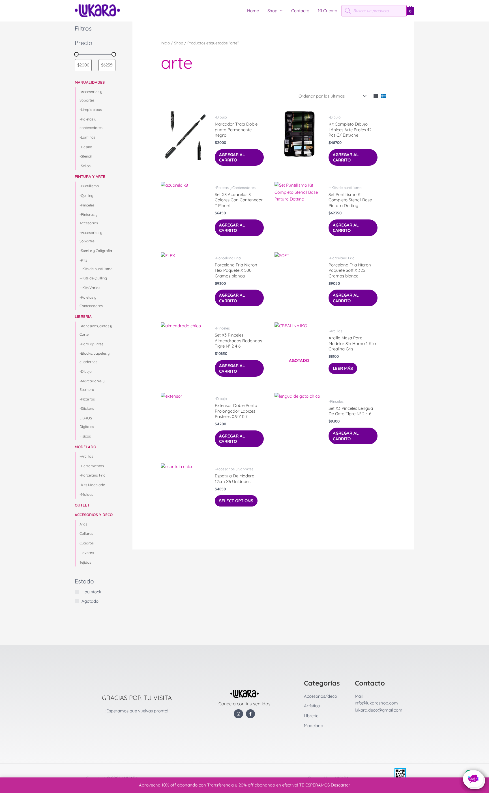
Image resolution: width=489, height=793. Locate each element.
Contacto (300, 10)
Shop (272, 10)
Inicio (165, 42)
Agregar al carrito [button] (232, 157)
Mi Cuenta (327, 10)
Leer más (343, 368)
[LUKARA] (97, 10)
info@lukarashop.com (376, 703)
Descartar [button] (340, 785)
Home (253, 10)
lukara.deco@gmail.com (378, 710)
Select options (236, 500)
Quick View (185, 166)
